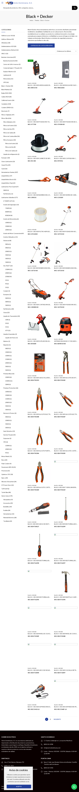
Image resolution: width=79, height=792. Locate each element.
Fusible (5, 510)
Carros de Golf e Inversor (11, 64)
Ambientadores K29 (7, 46)
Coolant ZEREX (6, 107)
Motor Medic (5, 456)
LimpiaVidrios (5, 176)
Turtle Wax (4, 492)
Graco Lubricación (6, 161)
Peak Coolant (5, 463)
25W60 (7, 276)
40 (6, 284)
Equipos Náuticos (8, 71)
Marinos (5, 341)
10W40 (7, 226)
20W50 (7, 230)
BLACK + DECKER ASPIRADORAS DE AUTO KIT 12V (44, 707)
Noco (3, 460)
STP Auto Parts (6, 485)
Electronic (4, 111)
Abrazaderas (7, 499)
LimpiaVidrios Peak (7, 183)
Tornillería (6, 521)
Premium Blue (7, 373)
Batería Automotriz (9, 61)
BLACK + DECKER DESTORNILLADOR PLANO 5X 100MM (45, 560)
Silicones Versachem (7, 481)
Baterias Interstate (7, 57)
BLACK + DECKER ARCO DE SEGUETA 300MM (42, 670)
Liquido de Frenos (10, 337)
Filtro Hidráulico (8, 122)
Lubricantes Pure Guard (8, 186)
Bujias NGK (4, 93)
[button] (74, 787)
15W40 (7, 269)
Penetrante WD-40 (7, 467)
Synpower (6, 438)
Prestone (4, 471)
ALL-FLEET (6, 266)
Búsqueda (75, 8)
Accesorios (6, 503)
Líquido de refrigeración (10, 154)
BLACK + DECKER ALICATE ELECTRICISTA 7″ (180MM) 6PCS (47, 414)
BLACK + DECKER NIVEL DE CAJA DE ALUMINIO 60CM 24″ (46, 633)
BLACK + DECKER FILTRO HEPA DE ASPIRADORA (43, 231)
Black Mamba (5, 89)
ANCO (3, 53)
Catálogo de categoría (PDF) (42, 45)
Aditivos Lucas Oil (6, 35)
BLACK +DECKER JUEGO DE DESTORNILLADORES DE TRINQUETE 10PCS (51, 524)
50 (6, 287)
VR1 (4, 442)
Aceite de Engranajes (9, 204)
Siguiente (57, 719)
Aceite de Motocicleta (10, 219)
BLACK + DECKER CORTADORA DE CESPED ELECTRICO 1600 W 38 (49, 304)
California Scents (6, 100)
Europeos (6, 294)
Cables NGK (5, 97)
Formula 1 (4, 158)
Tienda (37, 20)
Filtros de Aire (7, 129)
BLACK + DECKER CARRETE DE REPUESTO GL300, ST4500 (46, 158)
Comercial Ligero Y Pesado (11, 68)
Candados (4, 104)
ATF (6, 330)
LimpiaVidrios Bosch (7, 179)
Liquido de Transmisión (10, 316)
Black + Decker (32, 83)
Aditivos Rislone (6, 39)
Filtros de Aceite (8, 125)
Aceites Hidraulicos (9, 237)
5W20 (7, 255)
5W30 (7, 258)
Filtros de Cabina (8, 133)
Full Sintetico (7, 194)
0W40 (7, 302)
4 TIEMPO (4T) (8, 201)
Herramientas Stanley (7, 172)
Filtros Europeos (8, 140)
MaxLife (5, 345)
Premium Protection (9, 388)
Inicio (31, 20)
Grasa (5, 312)
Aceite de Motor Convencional (12, 233)
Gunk (3, 168)
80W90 (7, 212)
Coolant (5, 291)
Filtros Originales (6, 115)
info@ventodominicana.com (52, 748)
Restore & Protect (9, 413)
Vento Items (5, 496)
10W (6, 319)
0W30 (7, 298)
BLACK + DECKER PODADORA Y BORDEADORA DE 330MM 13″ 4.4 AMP (50, 122)
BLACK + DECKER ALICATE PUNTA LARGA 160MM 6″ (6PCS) (47, 451)
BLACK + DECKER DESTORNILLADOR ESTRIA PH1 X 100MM (46, 597)
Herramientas (7, 514)
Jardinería (6, 75)
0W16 (7, 244)
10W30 (7, 222)
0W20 (5, 190)
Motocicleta (7, 79)
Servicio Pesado (8, 435)
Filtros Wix (4, 118)
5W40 (7, 262)
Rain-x (3, 478)
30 (6, 280)
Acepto (19, 786)
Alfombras (4, 43)
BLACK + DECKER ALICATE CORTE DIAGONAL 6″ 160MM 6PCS (48, 487)
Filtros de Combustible (10, 136)
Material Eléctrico (8, 517)
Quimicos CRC (5, 474)
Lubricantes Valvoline (7, 197)
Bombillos (6, 506)
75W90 (7, 208)
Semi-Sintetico (7, 431)
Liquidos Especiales (9, 334)
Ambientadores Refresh (8, 50)
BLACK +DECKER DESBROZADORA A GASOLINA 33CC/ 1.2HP (47, 268)
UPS (4, 82)
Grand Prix (4, 165)
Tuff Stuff (4, 488)
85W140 (8, 215)
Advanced (6, 240)
